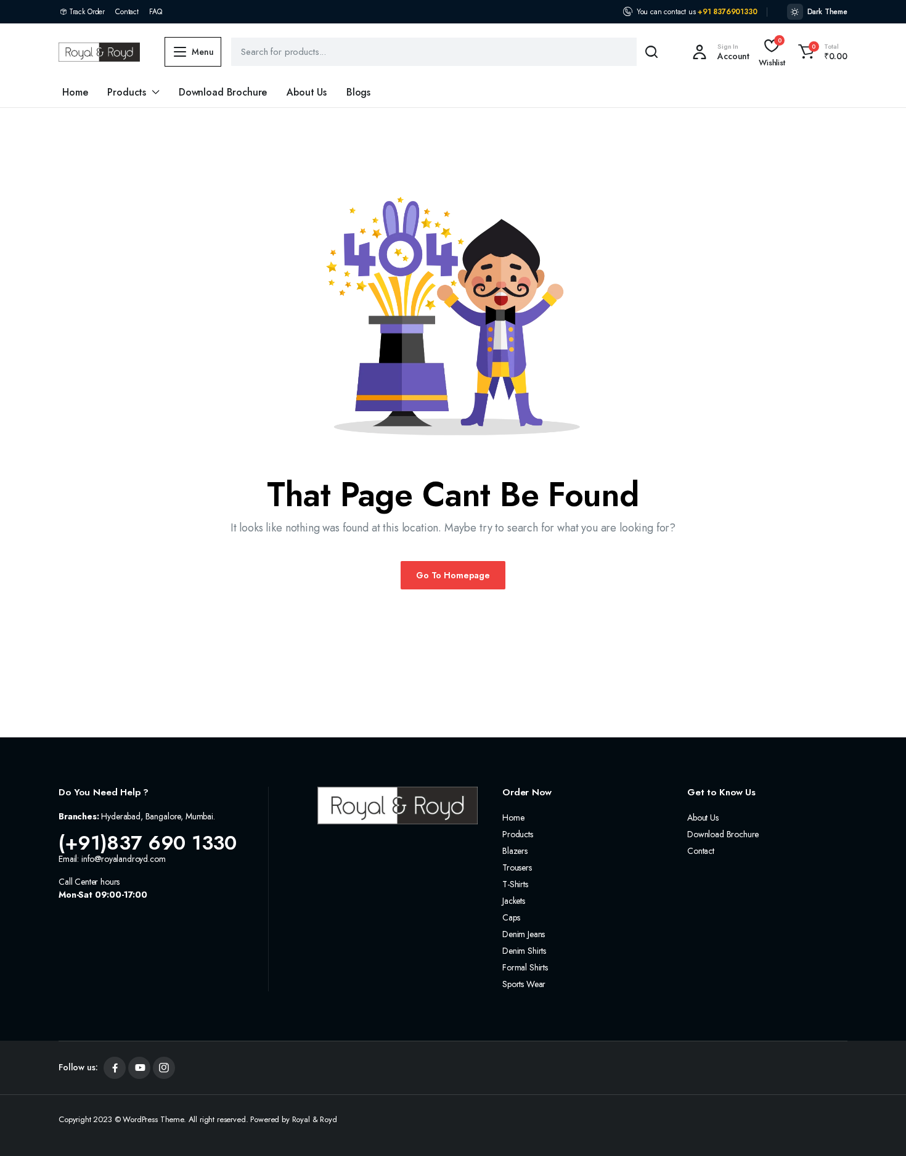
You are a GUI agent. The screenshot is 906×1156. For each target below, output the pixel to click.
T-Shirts (515, 884)
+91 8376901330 (727, 11)
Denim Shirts (524, 951)
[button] (820, 52)
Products (126, 92)
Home (75, 92)
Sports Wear (523, 984)
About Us (307, 92)
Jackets (513, 901)
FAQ (155, 11)
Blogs (358, 92)
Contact (127, 11)
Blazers (515, 851)
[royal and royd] (99, 52)
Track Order (87, 11)
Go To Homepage (453, 575)
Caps (511, 917)
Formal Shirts (525, 967)
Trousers (517, 867)
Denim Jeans (523, 934)
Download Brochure (223, 92)
